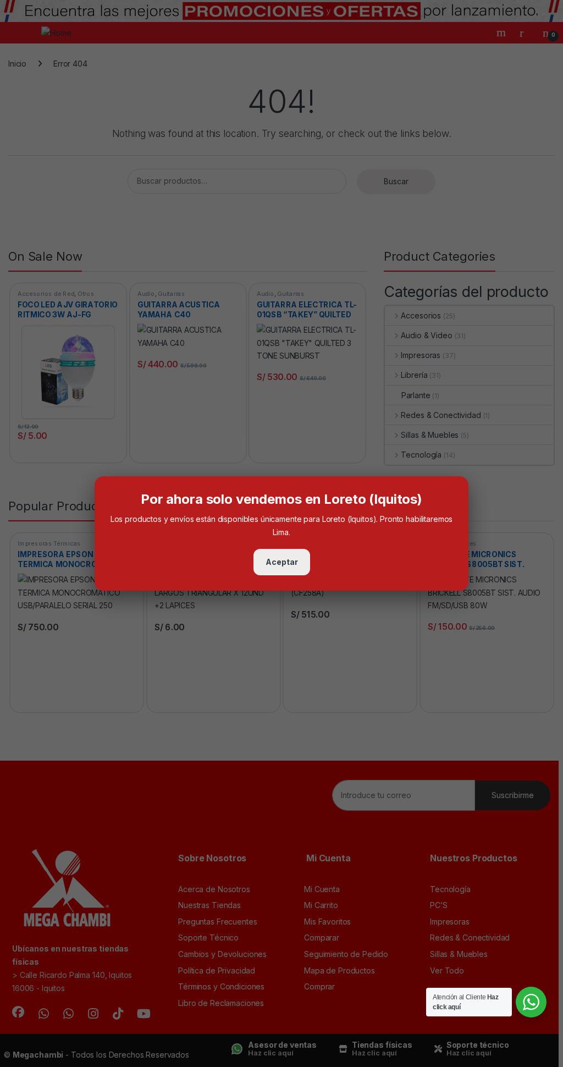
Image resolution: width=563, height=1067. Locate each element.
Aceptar (282, 561)
